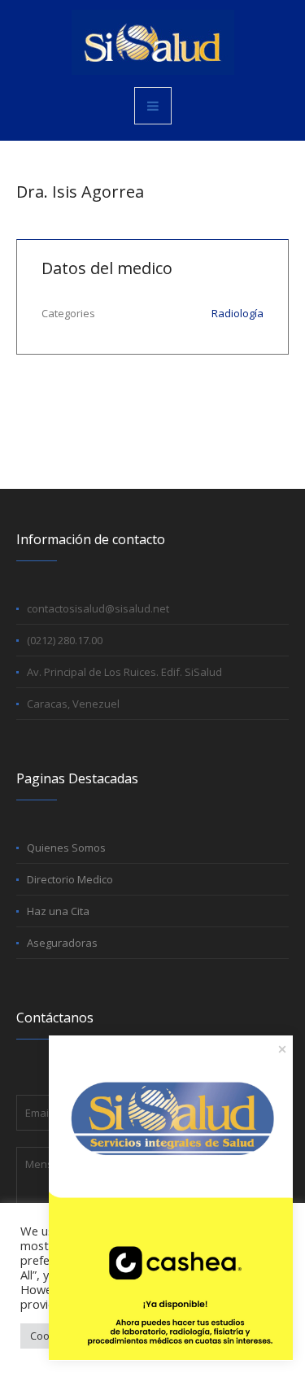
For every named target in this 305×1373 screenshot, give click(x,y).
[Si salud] (153, 42)
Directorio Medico (70, 879)
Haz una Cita (58, 911)
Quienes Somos (66, 847)
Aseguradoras (62, 942)
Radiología (237, 313)
